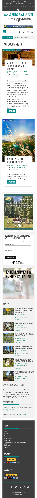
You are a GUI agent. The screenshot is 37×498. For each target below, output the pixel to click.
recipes (25, 74)
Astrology (5, 120)
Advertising (21, 4)
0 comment (14, 76)
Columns (18, 50)
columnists (14, 74)
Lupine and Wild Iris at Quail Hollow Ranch (24, 335)
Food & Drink (25, 50)
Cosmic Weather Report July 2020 (15, 160)
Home (7, 4)
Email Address (10, 244)
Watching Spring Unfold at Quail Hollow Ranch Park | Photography (24, 310)
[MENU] (4, 31)
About (11, 4)
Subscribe (28, 4)
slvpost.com (24, 72)
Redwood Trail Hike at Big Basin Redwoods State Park (24, 347)
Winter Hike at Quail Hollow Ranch (24, 373)
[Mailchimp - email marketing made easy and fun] (18, 264)
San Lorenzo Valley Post (18, 14)
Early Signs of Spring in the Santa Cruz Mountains (24, 360)
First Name (8, 250)
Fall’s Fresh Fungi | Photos (24, 323)
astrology (14, 167)
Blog (16, 4)
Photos (6, 303)
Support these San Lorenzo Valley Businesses (15, 7)
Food (21, 74)
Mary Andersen (10, 410)
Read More (11, 111)
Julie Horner (20, 353)
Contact (31, 7)
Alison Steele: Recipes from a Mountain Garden (18, 65)
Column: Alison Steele (9, 50)
